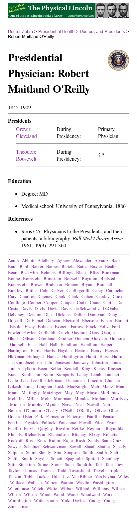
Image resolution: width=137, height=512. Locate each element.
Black (81, 272)
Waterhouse (18, 488)
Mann (121, 386)
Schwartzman (55, 446)
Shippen (15, 452)
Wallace (17, 482)
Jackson (15, 362)
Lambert (111, 374)
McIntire (16, 398)
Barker (37, 266)
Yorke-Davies (73, 500)
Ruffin (54, 440)
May (69, 392)
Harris (36, 350)
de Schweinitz (87, 308)
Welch (37, 488)
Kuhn (48, 374)
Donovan (96, 314)
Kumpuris (65, 374)
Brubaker (54, 284)
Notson (14, 410)
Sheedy (119, 446)
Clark (61, 296)
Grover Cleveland (26, 132)
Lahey (82, 374)
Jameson (62, 362)
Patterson (75, 416)
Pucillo (14, 428)
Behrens (48, 272)
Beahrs (111, 266)
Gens (94, 332)
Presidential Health (56, 31)
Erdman (45, 326)
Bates (82, 266)
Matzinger (52, 392)
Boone (14, 278)
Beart (13, 272)
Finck (91, 326)
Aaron (13, 260)
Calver (58, 290)
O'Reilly (84, 410)
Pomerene (67, 422)
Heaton (81, 350)
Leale (13, 380)
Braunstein (18, 284)
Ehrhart (121, 320)
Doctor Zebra (20, 31)
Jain (48, 362)
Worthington (19, 500)
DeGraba (110, 308)
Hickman (16, 356)
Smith (88, 452)
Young (94, 500)
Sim (57, 452)
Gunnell (17, 344)
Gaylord (79, 332)
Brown (37, 284)
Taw (119, 464)
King (85, 368)
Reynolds (114, 428)
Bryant (87, 284)
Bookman (110, 272)
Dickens (63, 314)
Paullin (93, 416)
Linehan (112, 380)
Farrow (77, 326)
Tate (109, 464)
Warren (51, 482)
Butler (31, 290)
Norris (107, 404)
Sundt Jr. (84, 464)
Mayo (92, 392)
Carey (97, 290)
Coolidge (16, 302)
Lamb (96, 374)
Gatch (64, 332)
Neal (79, 404)
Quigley (45, 428)
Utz (66, 476)
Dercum (34, 314)
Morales (81, 398)
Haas (32, 344)
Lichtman (54, 380)
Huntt (91, 356)
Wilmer (118, 488)
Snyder (41, 458)
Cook (118, 296)
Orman (14, 416)
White (51, 488)
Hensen (111, 350)
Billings (66, 272)
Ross (30, 440)
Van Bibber (82, 476)
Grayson (99, 338)
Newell (93, 404)
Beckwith (29, 272)
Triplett (115, 470)
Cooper (34, 302)
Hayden (65, 350)
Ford (116, 326)
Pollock (49, 422)
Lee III (36, 380)
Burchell (104, 284)
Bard (12, 266)
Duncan (53, 320)
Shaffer (103, 446)
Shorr (31, 452)
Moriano (100, 398)
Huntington (72, 356)
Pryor (111, 422)
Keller (55, 368)
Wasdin (82, 482)
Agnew (63, 260)
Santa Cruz (111, 440)
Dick (48, 314)
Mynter (52, 404)
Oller (113, 410)
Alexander (82, 260)
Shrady (45, 452)
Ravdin (62, 428)
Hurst (104, 356)
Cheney (46, 296)
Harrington (18, 350)
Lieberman (75, 380)
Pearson (110, 416)
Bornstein (32, 278)
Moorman (62, 398)
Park (39, 416)
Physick (31, 422)
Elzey (30, 326)
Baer (115, 260)
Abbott (28, 260)
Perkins (14, 422)
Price (98, 422)
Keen (42, 368)
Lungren (44, 386)
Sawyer (14, 446)
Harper (106, 344)
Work (108, 494)
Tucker (43, 476)
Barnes (52, 266)
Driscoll (15, 320)
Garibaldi (47, 332)
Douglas (114, 314)
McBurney (110, 392)
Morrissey (120, 398)
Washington (103, 482)
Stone (43, 464)
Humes (53, 356)
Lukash (14, 386)
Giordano (47, 338)
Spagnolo (74, 458)
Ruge (68, 440)
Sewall (75, 446)
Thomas (30, 470)
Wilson (14, 494)
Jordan (14, 368)
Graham (82, 338)
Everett (61, 326)
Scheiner (32, 446)
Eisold (16, 326)
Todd (62, 470)
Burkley (15, 290)
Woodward (90, 494)
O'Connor (32, 410)
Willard (82, 488)
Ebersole (90, 320)
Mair (95, 386)
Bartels (68, 266)
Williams (100, 488)
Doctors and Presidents (102, 31)
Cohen (87, 296)
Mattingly (31, 392)
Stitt (12, 464)
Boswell (71, 278)
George (108, 332)
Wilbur (66, 488)
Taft (98, 464)
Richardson (35, 434)
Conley (103, 296)
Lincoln (95, 380)
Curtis (108, 302)
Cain (44, 290)
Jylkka (29, 368)
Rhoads (15, 434)
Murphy (35, 404)
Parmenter (55, 416)
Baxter (96, 266)
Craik (82, 302)
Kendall (71, 368)
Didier (79, 314)
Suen (69, 464)
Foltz (104, 326)
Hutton (118, 356)
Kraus (13, 374)
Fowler (14, 332)
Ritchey (79, 434)
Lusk (59, 386)
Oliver (100, 410)
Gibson (29, 338)
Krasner (114, 368)
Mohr (46, 398)
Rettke (78, 428)
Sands (93, 440)
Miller (32, 398)
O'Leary (51, 410)
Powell (85, 422)
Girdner (65, 338)
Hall (43, 344)
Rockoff (15, 440)
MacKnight (77, 386)
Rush (80, 440)
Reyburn (95, 428)
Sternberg (110, 458)
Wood (45, 494)
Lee (24, 380)
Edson (106, 320)
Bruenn (71, 284)
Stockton (27, 464)
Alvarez (101, 260)
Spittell (92, 458)
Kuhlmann (30, 374)
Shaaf (89, 446)
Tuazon (14, 476)
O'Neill (67, 410)
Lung (29, 386)
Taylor (14, 470)
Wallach (34, 482)
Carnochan (116, 290)
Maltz (107, 386)
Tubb (29, 476)
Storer (56, 464)
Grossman (119, 338)
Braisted (107, 278)
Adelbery (46, 260)
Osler (27, 416)
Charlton (28, 296)
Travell (99, 470)
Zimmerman (19, 506)
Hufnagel (35, 356)
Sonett (57, 458)
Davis (26, 308)
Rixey (94, 434)
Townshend (79, 470)
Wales (123, 476)
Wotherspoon (46, 500)
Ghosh (14, 338)
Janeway (81, 362)
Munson (17, 404)
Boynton (89, 278)
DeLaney (16, 314)
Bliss (94, 272)
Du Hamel (34, 320)
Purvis (29, 428)
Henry (96, 350)
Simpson (72, 452)
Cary (12, 296)
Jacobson (33, 362)
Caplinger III (78, 290)
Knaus (99, 368)
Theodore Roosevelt (26, 155)
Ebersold (71, 320)
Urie (56, 476)
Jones (116, 362)
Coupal (67, 302)
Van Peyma (105, 476)
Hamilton (69, 344)
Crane (95, 302)
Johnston (100, 362)
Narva (67, 404)
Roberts (110, 434)
